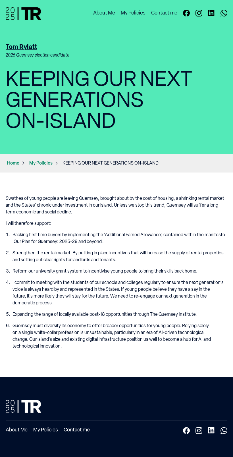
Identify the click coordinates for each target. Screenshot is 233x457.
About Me (104, 13)
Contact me (164, 13)
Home (13, 163)
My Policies (133, 13)
